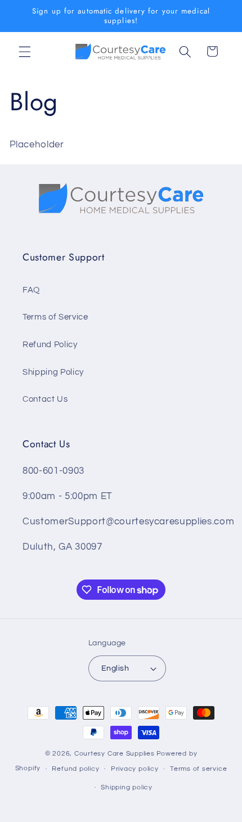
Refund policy (75, 768)
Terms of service (198, 768)
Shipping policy (127, 787)
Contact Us (45, 398)
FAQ (31, 289)
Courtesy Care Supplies (114, 753)
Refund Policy (50, 344)
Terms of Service (55, 316)
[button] (24, 51)
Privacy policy (135, 768)
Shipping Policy (53, 371)
